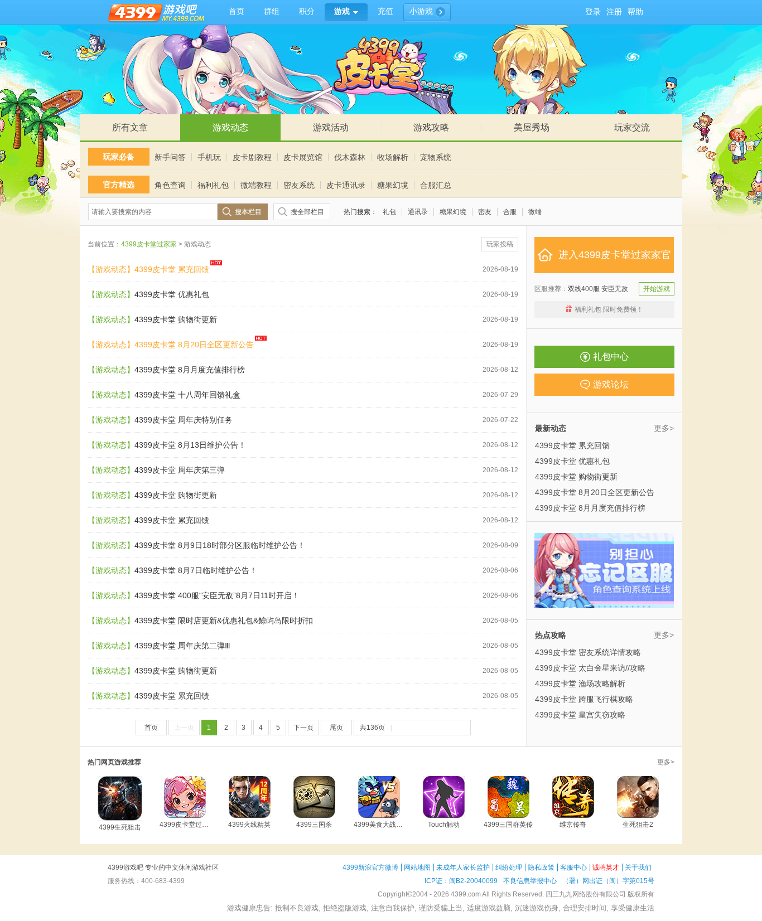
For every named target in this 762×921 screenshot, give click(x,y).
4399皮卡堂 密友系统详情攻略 (588, 652)
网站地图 (417, 867)
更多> (664, 428)
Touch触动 (444, 824)
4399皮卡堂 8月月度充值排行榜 (189, 369)
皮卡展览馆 (302, 157)
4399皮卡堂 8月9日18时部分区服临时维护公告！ (219, 545)
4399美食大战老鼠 (379, 824)
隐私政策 (541, 867)
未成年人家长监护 (463, 867)
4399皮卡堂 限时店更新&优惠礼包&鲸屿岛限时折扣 (223, 620)
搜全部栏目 (307, 212)
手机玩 (209, 157)
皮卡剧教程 (252, 157)
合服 (510, 212)
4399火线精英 (249, 824)
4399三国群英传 (508, 824)
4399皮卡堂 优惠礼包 (171, 294)
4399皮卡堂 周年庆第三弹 (179, 470)
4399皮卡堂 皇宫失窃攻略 (580, 714)
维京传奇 (573, 824)
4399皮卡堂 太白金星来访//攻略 (590, 667)
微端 (535, 212)
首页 (151, 727)
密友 (484, 212)
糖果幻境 (392, 185)
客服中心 (573, 867)
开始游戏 (656, 289)
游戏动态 (230, 127)
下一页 (303, 727)
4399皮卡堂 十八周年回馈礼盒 (187, 394)
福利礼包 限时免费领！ (609, 309)
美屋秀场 (531, 127)
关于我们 (638, 867)
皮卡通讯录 (345, 185)
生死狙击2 (638, 824)
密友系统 (299, 185)
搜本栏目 (248, 212)
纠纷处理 (508, 867)
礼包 (389, 212)
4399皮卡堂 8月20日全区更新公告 (194, 344)
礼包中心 (611, 356)
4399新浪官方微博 (370, 867)
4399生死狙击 (120, 827)
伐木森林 (349, 157)
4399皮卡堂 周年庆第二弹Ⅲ (182, 645)
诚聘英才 (605, 867)
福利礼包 (213, 185)
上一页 (184, 727)
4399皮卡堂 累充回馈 (171, 269)
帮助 (635, 12)
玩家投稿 (499, 244)
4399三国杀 (314, 824)
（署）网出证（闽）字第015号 (608, 881)
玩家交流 (632, 127)
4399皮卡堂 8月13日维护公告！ (190, 444)
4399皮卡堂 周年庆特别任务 (183, 419)
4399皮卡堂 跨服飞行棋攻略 (584, 699)
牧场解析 (392, 157)
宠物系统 (435, 157)
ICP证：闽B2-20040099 (461, 881)
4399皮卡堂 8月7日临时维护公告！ (195, 570)
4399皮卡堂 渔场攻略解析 (580, 683)
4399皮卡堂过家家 (149, 244)
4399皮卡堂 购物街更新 (175, 319)
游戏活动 (331, 127)
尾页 (336, 727)
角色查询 (170, 185)
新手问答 (170, 157)
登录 (593, 12)
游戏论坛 (611, 384)
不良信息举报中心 (530, 881)
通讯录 (418, 212)
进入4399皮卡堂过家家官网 (614, 261)
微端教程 (256, 185)
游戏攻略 (431, 127)
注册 (614, 12)
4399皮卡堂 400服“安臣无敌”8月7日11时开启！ (217, 595)
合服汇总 (435, 185)
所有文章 (130, 127)
